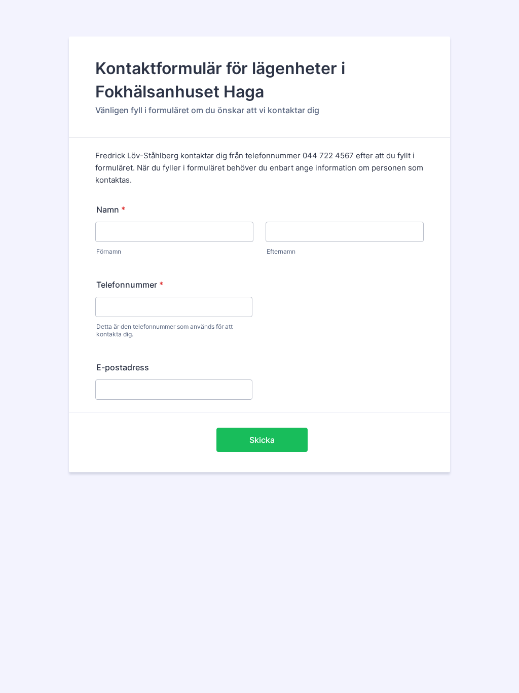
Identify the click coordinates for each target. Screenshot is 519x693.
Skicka (262, 440)
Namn (110, 209)
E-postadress (122, 367)
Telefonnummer (129, 285)
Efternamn (281, 251)
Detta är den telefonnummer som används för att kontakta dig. (164, 330)
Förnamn (108, 251)
